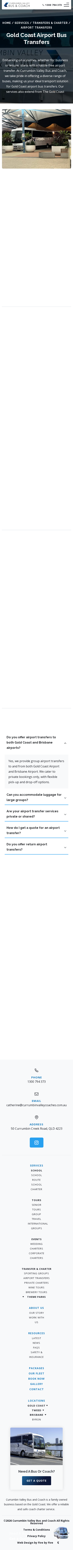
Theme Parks (36, 1297)
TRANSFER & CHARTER (36, 1269)
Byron (36, 1419)
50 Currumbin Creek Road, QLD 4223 (36, 1128)
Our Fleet (36, 1373)
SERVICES (36, 1165)
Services (22, 22)
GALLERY (36, 1384)
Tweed (36, 1410)
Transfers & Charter (50, 22)
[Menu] (66, 4)
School (36, 1170)
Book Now (36, 1378)
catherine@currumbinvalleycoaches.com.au (36, 1105)
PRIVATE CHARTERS (36, 1282)
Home (6, 22)
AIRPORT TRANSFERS (36, 1278)
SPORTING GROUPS (36, 1273)
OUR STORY (36, 1312)
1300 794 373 (53, 5)
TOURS (36, 1200)
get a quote (37, 1480)
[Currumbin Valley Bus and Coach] (17, 6)
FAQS (36, 1347)
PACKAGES (36, 1368)
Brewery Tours (36, 1292)
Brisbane (36, 1414)
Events (36, 1239)
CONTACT (36, 1389)
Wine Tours (36, 1287)
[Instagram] (36, 1142)
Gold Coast (36, 1405)
